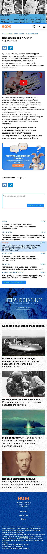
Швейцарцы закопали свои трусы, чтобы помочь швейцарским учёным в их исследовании (19, 226)
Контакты (23, 515)
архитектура (7, 253)
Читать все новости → (14, 282)
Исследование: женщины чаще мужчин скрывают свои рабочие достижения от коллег (22, 268)
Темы (23, 519)
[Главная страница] (6, 26)
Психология (7, 232)
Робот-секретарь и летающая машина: (20, 362)
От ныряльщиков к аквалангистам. (21, 402)
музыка (22, 178)
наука (4, 221)
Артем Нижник (19, 33)
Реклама (23, 511)
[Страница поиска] (39, 27)
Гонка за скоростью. (22, 441)
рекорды (5, 243)
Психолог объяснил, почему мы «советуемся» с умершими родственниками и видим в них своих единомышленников (23, 237)
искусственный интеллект (13, 273)
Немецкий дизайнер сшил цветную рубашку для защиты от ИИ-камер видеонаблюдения (23, 277)
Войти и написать (35, 205)
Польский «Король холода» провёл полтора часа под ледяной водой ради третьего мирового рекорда (21, 248)
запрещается (24, 536)
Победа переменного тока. (22, 482)
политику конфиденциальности (13, 548)
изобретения (7, 33)
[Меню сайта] (44, 27)
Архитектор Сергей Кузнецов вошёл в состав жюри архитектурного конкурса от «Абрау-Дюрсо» (20, 258)
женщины (6, 264)
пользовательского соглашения (12, 546)
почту (6, 542)
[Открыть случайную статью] (34, 26)
